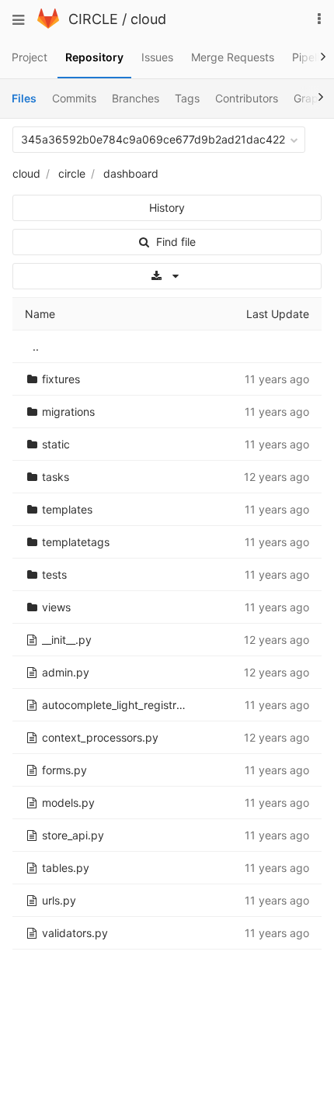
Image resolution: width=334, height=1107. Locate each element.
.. (36, 346)
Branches (135, 98)
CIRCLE (93, 19)
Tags (187, 98)
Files (24, 98)
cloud (148, 19)
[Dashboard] (48, 24)
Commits (74, 98)
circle (71, 173)
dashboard (130, 173)
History (167, 207)
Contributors (246, 98)
